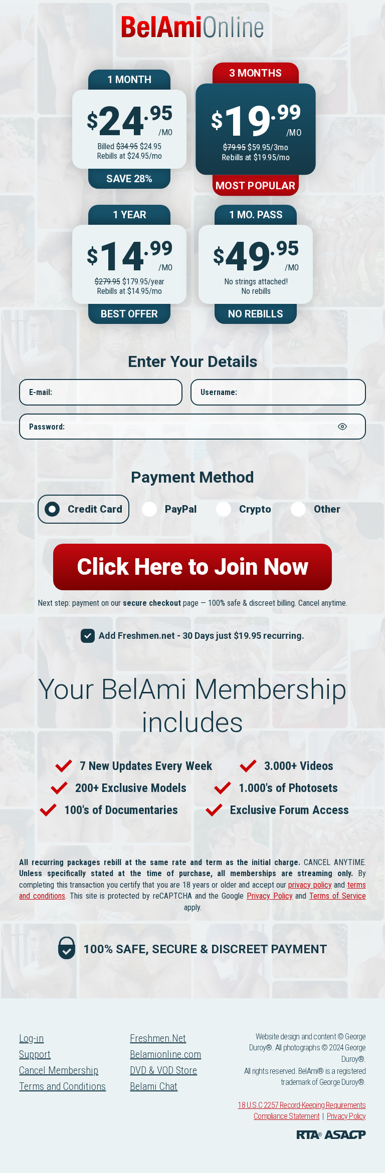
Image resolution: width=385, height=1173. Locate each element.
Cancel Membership (58, 1070)
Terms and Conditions (62, 1086)
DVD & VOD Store (163, 1070)
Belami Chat (153, 1086)
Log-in (31, 1038)
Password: (47, 426)
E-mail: (40, 392)
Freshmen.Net (158, 1038)
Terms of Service (337, 896)
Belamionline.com (165, 1054)
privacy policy (309, 885)
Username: (219, 392)
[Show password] (342, 426)
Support (35, 1054)
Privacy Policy (270, 896)
